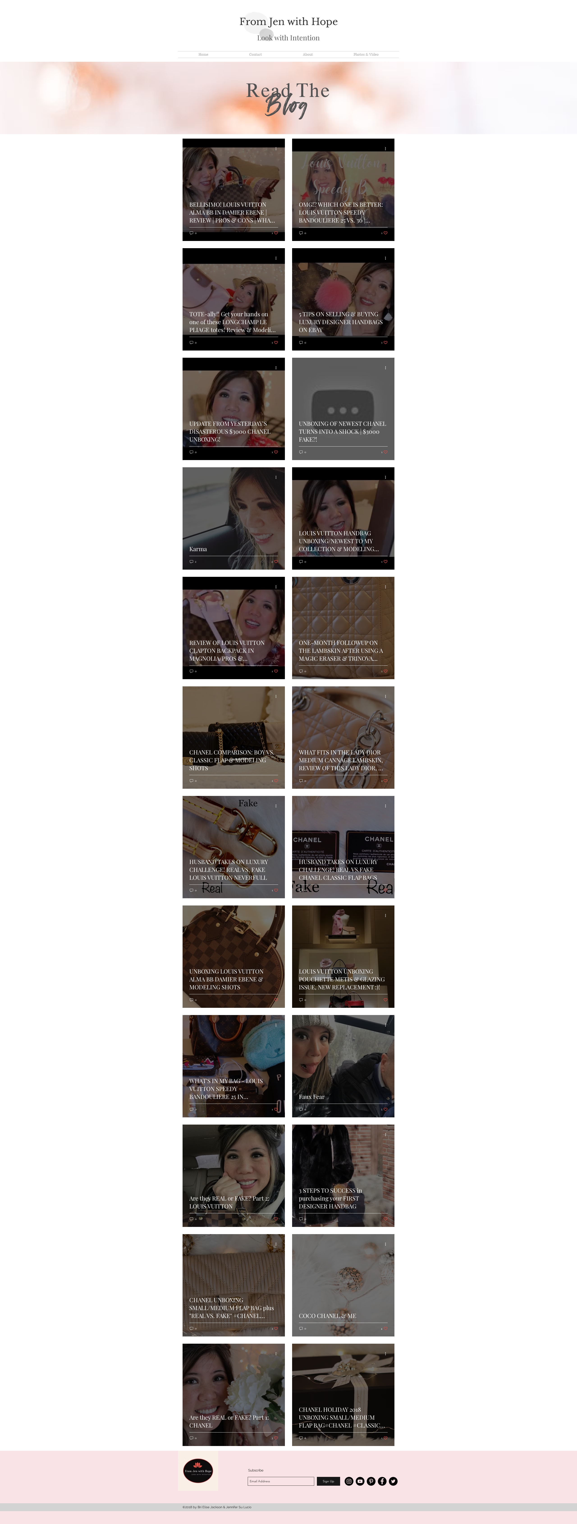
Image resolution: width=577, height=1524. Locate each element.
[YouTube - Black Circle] (360, 1481)
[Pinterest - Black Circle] (371, 1481)
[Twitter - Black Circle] (393, 1481)
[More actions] (277, 148)
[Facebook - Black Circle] (382, 1481)
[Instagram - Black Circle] (349, 1481)
